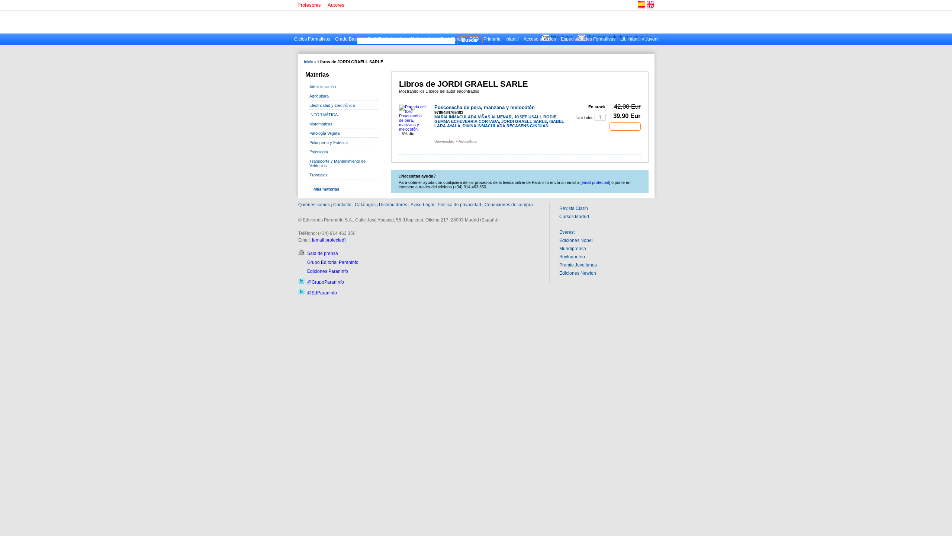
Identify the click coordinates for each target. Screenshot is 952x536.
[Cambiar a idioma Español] (641, 9)
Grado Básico (349, 39)
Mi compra (561, 36)
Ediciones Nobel (576, 240)
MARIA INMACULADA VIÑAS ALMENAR (473, 117)
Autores (336, 5)
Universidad (423, 39)
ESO (474, 39)
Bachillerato (452, 39)
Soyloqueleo (572, 256)
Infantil (512, 39)
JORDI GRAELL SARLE (524, 121)
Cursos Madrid (574, 216)
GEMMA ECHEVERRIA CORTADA (466, 121)
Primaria (492, 39)
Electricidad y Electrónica (332, 105)
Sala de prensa (322, 253)
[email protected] (328, 240)
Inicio (308, 62)
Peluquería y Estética (328, 142)
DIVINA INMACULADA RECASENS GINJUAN (506, 126)
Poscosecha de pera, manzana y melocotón (484, 107)
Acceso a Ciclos (540, 39)
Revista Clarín (573, 208)
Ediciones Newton (577, 273)
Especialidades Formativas (588, 39)
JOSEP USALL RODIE (535, 117)
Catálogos (365, 204)
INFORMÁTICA (323, 114)
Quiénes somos (314, 204)
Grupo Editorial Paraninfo (332, 262)
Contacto (342, 204)
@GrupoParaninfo (325, 282)
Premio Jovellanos (578, 265)
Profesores (309, 5)
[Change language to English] (650, 9)
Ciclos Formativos (312, 39)
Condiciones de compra (509, 204)
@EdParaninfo (322, 293)
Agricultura (319, 96)
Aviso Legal (422, 204)
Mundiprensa (572, 248)
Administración (322, 86)
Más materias (326, 189)
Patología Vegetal (324, 133)
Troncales (318, 175)
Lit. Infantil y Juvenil (640, 39)
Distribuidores (393, 204)
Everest (567, 232)
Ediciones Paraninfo (327, 271)
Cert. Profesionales (386, 39)
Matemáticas (320, 124)
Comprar (625, 126)
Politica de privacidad (459, 204)
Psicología (318, 152)
